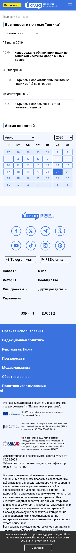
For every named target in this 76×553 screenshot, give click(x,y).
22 (57, 172)
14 (47, 165)
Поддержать (12, 5)
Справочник (12, 298)
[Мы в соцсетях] (16, 231)
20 (38, 172)
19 (28, 172)
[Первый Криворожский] (41, 5)
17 (8, 172)
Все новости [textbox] (14, 33)
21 (47, 172)
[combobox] (21, 33)
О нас (42, 271)
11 (18, 165)
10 (8, 165)
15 (57, 165)
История (9, 280)
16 (67, 165)
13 (38, 165)
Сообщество (48, 280)
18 (18, 172)
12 (28, 165)
